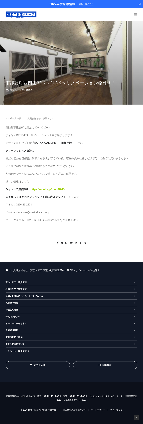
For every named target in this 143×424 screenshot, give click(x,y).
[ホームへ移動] (7, 270)
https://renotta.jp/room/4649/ (48, 189)
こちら (58, 400)
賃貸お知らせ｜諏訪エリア (41, 118)
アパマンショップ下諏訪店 (19, 90)
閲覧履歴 (107, 365)
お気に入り (40, 365)
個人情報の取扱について (74, 410)
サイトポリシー (98, 410)
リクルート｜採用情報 (16, 351)
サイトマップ (116, 410)
